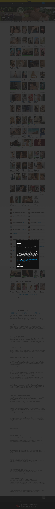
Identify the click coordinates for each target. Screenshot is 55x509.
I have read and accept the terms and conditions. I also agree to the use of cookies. (27, 264)
